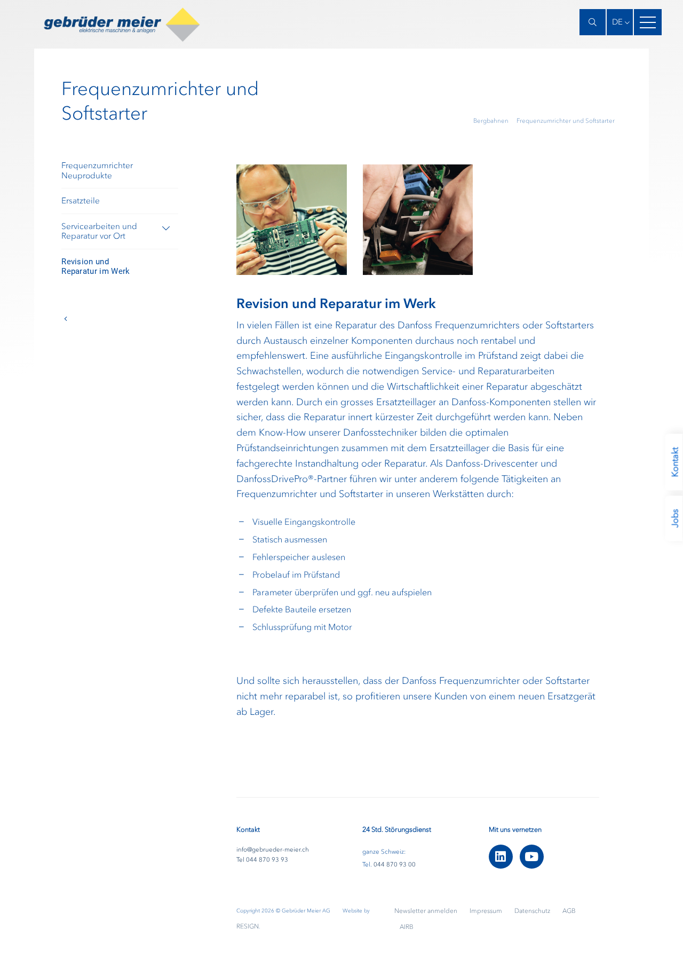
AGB (569, 911)
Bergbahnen (491, 120)
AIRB (407, 927)
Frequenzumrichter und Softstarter (566, 120)
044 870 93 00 (395, 864)
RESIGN (247, 926)
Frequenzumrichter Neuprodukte (97, 170)
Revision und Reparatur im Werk (95, 266)
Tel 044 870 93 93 (262, 859)
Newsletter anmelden (426, 911)
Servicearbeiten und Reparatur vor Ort (99, 231)
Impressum (487, 911)
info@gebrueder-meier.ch (272, 849)
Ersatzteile (80, 201)
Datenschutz (533, 911)
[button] (620, 22)
